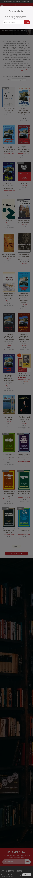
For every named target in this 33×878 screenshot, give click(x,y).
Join (27, 22)
